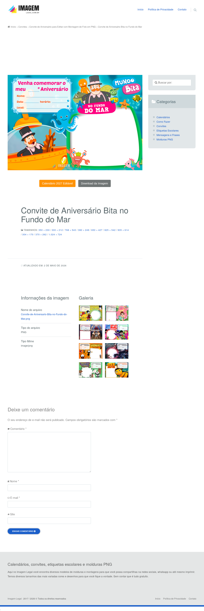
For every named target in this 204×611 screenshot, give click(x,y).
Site (12, 514)
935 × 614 (123, 229)
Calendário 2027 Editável (57, 183)
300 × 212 (57, 229)
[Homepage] (24, 9)
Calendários (163, 117)
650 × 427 (96, 229)
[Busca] (193, 6)
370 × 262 (41, 234)
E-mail (15, 498)
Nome (14, 481)
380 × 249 (83, 229)
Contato (182, 9)
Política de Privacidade (160, 9)
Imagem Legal (15, 598)
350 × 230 (44, 229)
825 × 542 (110, 229)
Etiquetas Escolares (168, 130)
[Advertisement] (102, 49)
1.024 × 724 (55, 234)
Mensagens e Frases (168, 135)
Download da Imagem (94, 183)
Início (140, 9)
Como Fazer (163, 121)
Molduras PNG (165, 139)
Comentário (18, 429)
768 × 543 (70, 229)
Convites (161, 126)
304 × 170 (27, 234)
